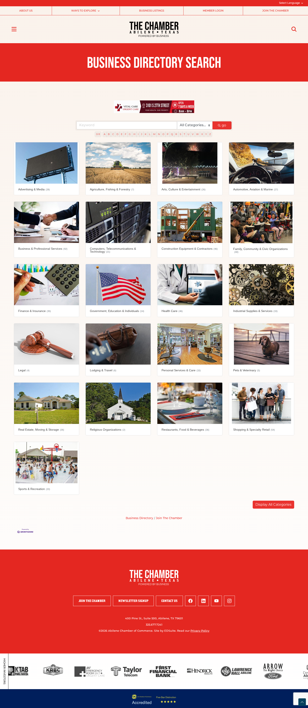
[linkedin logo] (203, 601)
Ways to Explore (83, 11)
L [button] (149, 134)
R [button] (176, 134)
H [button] (134, 134)
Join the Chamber (275, 11)
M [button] (154, 134)
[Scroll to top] (302, 702)
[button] (273, 505)
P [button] (167, 134)
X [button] (202, 134)
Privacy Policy (199, 631)
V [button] (193, 134)
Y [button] (206, 134)
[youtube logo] (216, 601)
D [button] (117, 134)
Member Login (213, 11)
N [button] (159, 134)
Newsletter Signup (133, 601)
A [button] (104, 134)
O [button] (163, 134)
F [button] (125, 134)
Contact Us (169, 601)
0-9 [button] (98, 134)
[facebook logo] (190, 601)
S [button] (180, 134)
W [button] (197, 134)
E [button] (121, 134)
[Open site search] (294, 29)
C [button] (113, 134)
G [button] (130, 134)
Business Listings (151, 11)
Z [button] (210, 134)
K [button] (145, 134)
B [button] (109, 134)
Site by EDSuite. (165, 631)
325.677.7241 (154, 625)
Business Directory (139, 518)
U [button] (188, 134)
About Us (25, 11)
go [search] (224, 125)
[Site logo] (154, 29)
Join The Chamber (169, 518)
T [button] (184, 134)
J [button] (141, 134)
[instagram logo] (229, 601)
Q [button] (172, 134)
